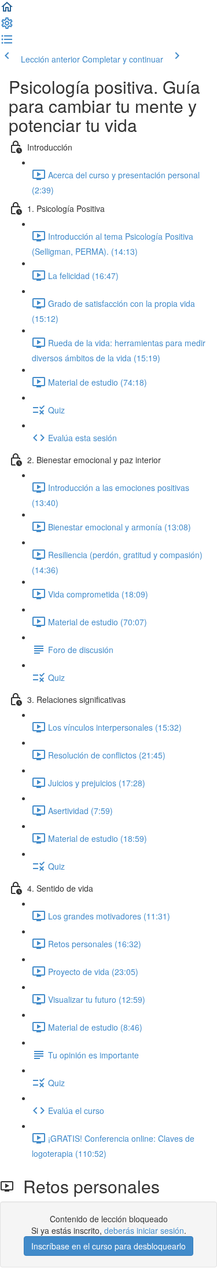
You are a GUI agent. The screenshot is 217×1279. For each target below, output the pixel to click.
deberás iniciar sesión (144, 1230)
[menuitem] (7, 26)
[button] (7, 10)
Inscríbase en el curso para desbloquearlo (108, 1246)
